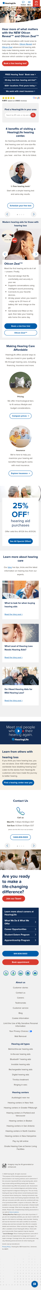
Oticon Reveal (25, 44)
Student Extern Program (17, 934)
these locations (14, 1212)
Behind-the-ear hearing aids (20, 1049)
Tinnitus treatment (21, 1079)
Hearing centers (20, 1092)
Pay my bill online (20, 1141)
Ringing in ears (20, 1084)
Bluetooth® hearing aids (20, 1059)
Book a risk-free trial (20, 326)
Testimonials (20, 1002)
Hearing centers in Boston (20, 1120)
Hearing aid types (20, 1043)
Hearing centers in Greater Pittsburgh (20, 1107)
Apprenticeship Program (17, 940)
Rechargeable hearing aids (20, 1069)
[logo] (9, 3)
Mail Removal (20, 1036)
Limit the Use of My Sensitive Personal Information (20, 1025)
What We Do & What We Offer (17, 922)
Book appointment (20, 962)
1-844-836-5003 (20, 837)
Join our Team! (13, 898)
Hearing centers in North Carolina (20, 1131)
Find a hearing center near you (18, 782)
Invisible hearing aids (20, 1064)
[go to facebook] (13, 974)
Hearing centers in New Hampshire (20, 1136)
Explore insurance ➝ (20, 473)
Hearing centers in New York (20, 1102)
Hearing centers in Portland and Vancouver (20, 1114)
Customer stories (20, 987)
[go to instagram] (27, 974)
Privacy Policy (6, 1247)
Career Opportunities (15, 929)
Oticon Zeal (7, 47)
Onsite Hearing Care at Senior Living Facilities (20, 1147)
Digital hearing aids (20, 1074)
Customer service (20, 1007)
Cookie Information (20, 1018)
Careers (20, 997)
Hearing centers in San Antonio (21, 1125)
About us (20, 982)
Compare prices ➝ (20, 415)
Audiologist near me (20, 1097)
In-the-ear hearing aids (20, 1054)
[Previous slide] (7, 214)
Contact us (20, 992)
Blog (21, 1013)
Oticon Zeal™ (20, 332)
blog (10, 567)
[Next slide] (33, 214)
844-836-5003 (20, 953)
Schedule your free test (20, 205)
